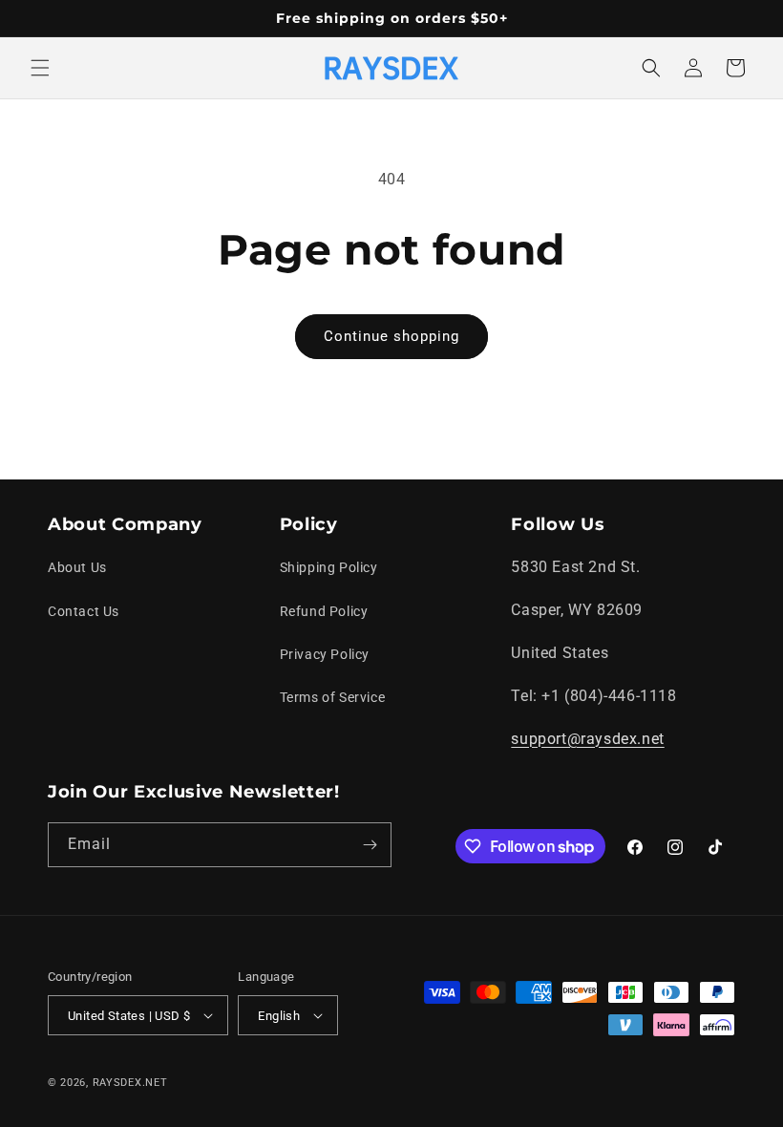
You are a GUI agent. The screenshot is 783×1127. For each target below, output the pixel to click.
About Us (77, 567)
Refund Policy (324, 611)
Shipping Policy (329, 567)
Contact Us (83, 611)
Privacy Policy (325, 654)
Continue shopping (391, 336)
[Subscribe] (370, 844)
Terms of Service (333, 697)
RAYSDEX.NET (130, 1082)
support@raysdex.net (587, 739)
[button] (40, 68)
